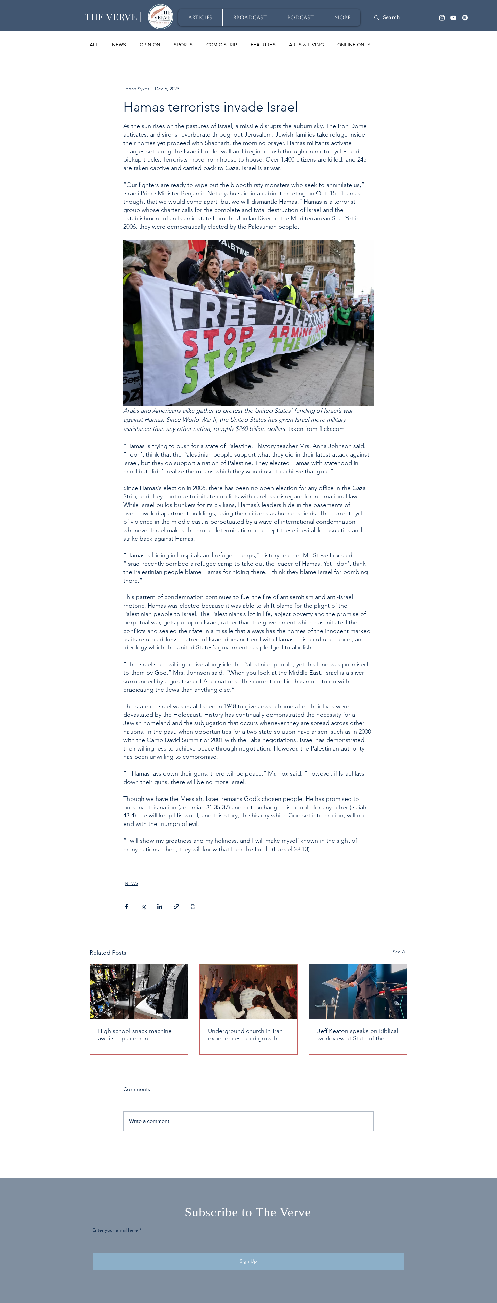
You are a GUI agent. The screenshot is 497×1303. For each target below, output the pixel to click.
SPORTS (183, 44)
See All (400, 952)
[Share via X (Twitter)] (143, 906)
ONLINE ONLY (353, 44)
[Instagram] (442, 17)
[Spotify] (465, 17)
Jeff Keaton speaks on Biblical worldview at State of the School (357, 1034)
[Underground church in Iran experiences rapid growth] (249, 991)
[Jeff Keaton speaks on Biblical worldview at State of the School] (358, 991)
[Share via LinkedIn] (160, 906)
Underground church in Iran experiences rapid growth (245, 1034)
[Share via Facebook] (126, 906)
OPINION (150, 44)
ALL (94, 44)
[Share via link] (176, 906)
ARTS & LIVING (306, 44)
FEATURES (263, 44)
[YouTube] (453, 17)
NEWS (119, 44)
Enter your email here (115, 1230)
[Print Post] (193, 906)
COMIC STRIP (221, 44)
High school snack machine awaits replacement (135, 1034)
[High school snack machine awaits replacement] (139, 991)
